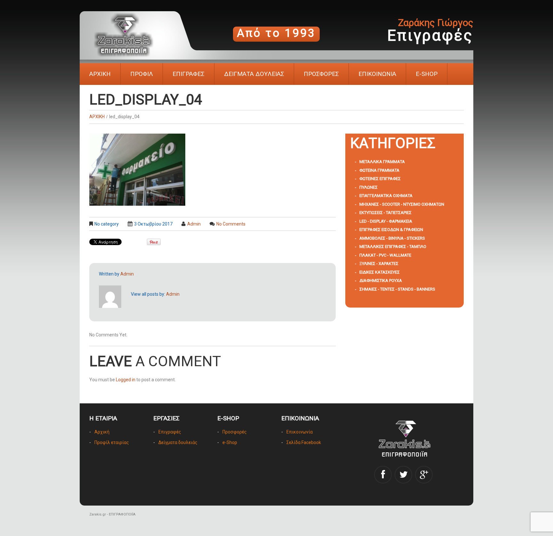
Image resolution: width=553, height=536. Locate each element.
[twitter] (403, 474)
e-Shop (229, 442)
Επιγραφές (169, 431)
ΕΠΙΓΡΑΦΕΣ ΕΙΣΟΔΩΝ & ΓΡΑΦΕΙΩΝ (391, 229)
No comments (230, 224)
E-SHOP (426, 74)
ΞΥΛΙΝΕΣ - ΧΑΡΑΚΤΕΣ (378, 263)
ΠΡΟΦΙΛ (141, 74)
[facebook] (383, 474)
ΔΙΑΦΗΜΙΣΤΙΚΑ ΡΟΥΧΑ (380, 280)
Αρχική (101, 431)
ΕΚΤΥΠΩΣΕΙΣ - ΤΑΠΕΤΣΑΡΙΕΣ (385, 212)
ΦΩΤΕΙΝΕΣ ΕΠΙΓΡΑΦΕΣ (380, 178)
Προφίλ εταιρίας (111, 442)
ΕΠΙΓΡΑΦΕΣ (188, 74)
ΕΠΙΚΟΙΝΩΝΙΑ (377, 74)
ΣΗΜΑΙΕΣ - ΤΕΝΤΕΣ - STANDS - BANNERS (397, 289)
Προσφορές (234, 431)
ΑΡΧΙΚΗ (100, 74)
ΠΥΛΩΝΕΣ (368, 187)
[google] (424, 474)
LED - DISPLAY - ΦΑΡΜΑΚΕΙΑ (385, 221)
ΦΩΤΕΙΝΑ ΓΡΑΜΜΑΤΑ (379, 170)
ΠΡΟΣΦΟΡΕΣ (321, 74)
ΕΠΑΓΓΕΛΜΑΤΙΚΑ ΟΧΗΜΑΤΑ (386, 195)
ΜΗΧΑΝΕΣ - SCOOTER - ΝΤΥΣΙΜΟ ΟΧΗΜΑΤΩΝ (401, 204)
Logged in (125, 379)
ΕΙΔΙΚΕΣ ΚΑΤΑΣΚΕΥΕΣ (379, 272)
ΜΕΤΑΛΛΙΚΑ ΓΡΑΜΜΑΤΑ (382, 161)
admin (194, 224)
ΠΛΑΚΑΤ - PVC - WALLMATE (385, 255)
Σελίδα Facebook (303, 442)
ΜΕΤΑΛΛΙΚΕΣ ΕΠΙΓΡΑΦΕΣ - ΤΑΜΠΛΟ (392, 246)
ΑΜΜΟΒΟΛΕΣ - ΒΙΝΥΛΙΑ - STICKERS (392, 238)
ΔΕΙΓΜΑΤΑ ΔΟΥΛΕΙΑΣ (254, 74)
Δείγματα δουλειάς (177, 442)
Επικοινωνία (299, 431)
